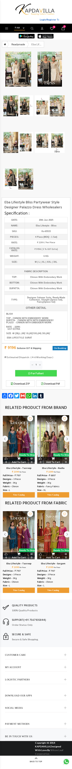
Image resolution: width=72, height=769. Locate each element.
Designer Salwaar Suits (39, 297)
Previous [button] (5, 439)
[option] (19, 453)
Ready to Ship (27, 454)
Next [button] (67, 439)
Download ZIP (21, 383)
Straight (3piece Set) (51, 299)
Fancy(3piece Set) (46, 302)
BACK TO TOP (36, 761)
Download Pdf (51, 383)
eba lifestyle (42, 225)
